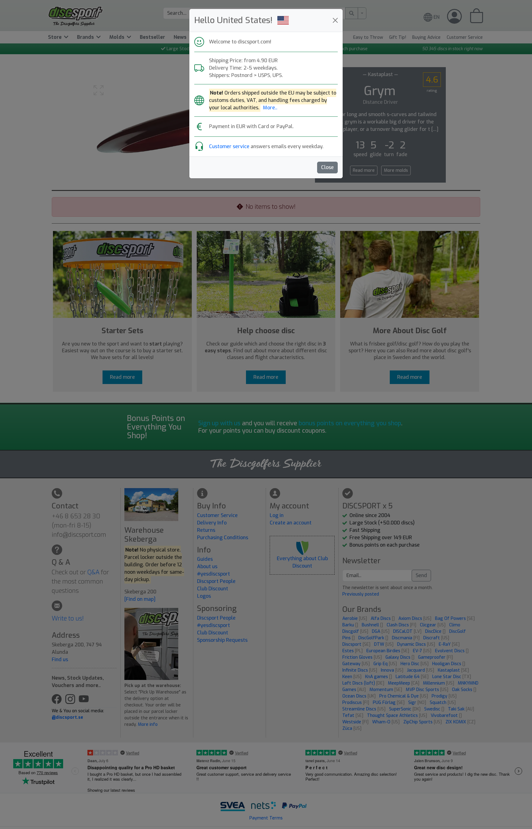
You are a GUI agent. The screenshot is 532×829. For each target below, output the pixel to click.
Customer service (229, 146)
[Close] (335, 20)
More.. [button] (270, 107)
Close (327, 167)
